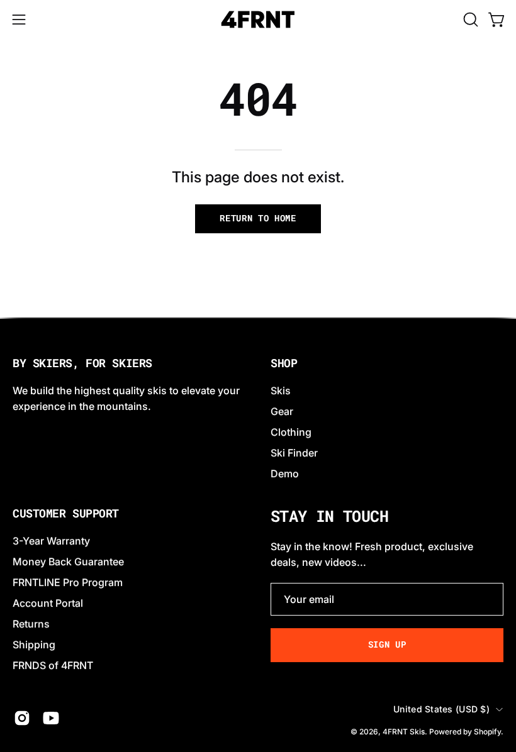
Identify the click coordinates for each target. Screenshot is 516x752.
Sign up (387, 644)
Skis (281, 390)
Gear (282, 411)
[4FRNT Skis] (258, 19)
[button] (469, 19)
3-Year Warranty (51, 540)
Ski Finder (294, 452)
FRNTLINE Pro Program (68, 582)
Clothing (291, 432)
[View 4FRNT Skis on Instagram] (22, 718)
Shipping (34, 644)
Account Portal (48, 603)
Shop (284, 363)
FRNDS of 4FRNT (53, 665)
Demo (285, 473)
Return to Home (258, 218)
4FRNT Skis (404, 731)
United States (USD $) (441, 709)
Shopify (487, 731)
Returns (31, 623)
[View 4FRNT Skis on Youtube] (51, 718)
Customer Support (66, 514)
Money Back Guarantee (68, 561)
